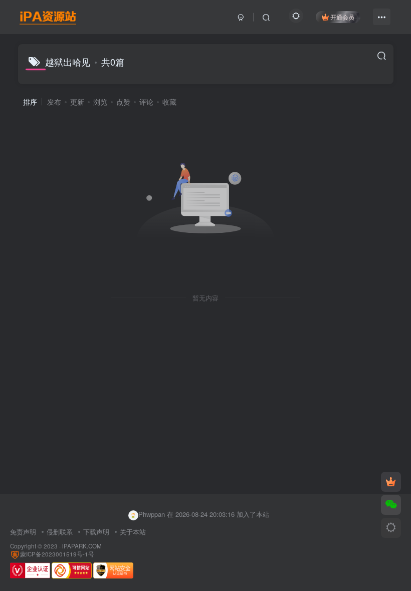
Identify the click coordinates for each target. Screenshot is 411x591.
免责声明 (23, 531)
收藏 (169, 102)
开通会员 (342, 17)
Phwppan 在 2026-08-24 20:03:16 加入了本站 (203, 514)
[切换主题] (391, 528)
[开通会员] (391, 482)
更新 (77, 102)
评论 (146, 102)
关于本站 (133, 531)
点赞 (123, 102)
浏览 (100, 102)
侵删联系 (60, 531)
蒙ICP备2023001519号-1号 (57, 554)
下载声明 (96, 531)
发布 (54, 102)
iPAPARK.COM (82, 546)
